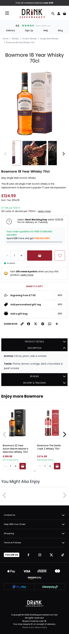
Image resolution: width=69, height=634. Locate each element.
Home (5, 38)
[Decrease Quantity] (7, 255)
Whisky (15, 38)
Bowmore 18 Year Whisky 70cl (20, 42)
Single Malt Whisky (49, 38)
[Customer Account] (59, 13)
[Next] (63, 154)
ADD (60, 295)
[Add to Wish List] (60, 255)
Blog (60, 30)
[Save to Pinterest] (43, 324)
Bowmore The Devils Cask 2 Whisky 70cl (49, 447)
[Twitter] (51, 554)
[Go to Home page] (32, 13)
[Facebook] (28, 554)
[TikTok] (62, 554)
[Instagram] (39, 554)
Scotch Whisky (29, 38)
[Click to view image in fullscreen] (34, 103)
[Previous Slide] (4, 434)
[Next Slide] (64, 434)
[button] (34, 25)
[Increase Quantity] (21, 255)
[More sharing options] (57, 324)
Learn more (44, 211)
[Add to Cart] (39, 255)
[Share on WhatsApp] (50, 324)
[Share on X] (36, 324)
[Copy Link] (22, 324)
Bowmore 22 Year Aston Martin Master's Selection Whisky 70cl (15, 449)
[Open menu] (7, 13)
